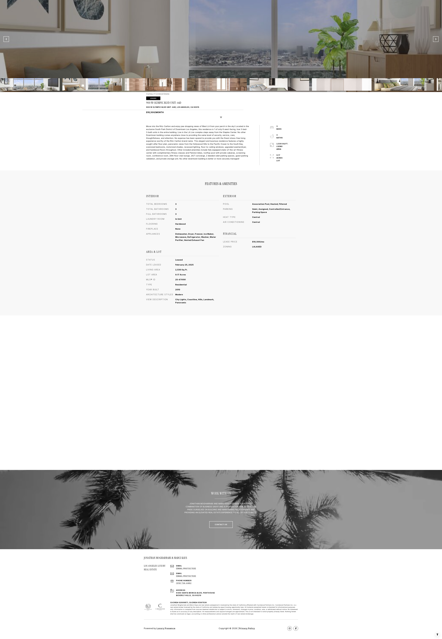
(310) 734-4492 (183, 583)
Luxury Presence (166, 628)
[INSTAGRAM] (289, 628)
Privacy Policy (247, 628)
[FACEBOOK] (296, 628)
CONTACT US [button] (221, 524)
